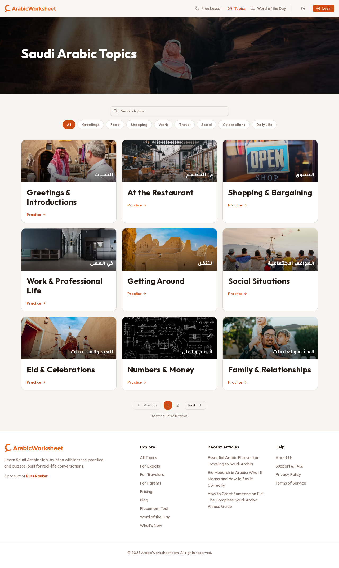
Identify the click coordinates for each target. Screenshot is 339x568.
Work (163, 124)
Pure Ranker (37, 476)
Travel (184, 124)
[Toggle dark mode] (303, 8)
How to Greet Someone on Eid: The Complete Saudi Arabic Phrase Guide (236, 500)
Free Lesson (211, 8)
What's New (151, 525)
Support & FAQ (289, 466)
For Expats (150, 466)
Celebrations (234, 124)
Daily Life (264, 124)
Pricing (146, 491)
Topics (240, 8)
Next (191, 405)
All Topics (148, 457)
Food (115, 124)
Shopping (139, 124)
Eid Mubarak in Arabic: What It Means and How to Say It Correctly (235, 479)
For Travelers (152, 474)
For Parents (150, 483)
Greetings (90, 124)
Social (206, 124)
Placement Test (154, 508)
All (69, 124)
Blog (144, 500)
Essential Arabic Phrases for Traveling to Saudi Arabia (233, 460)
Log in (326, 8)
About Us (284, 457)
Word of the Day (271, 8)
